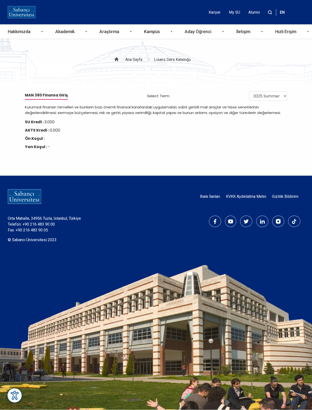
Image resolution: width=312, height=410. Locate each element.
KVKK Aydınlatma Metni (246, 196)
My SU (234, 12)
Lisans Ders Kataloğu (172, 59)
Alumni (254, 12)
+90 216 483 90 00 (38, 224)
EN (282, 12)
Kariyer (215, 12)
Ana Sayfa (133, 59)
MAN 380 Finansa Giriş (46, 95)
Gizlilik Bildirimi (285, 196)
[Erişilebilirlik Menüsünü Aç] (14, 395)
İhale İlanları (210, 196)
